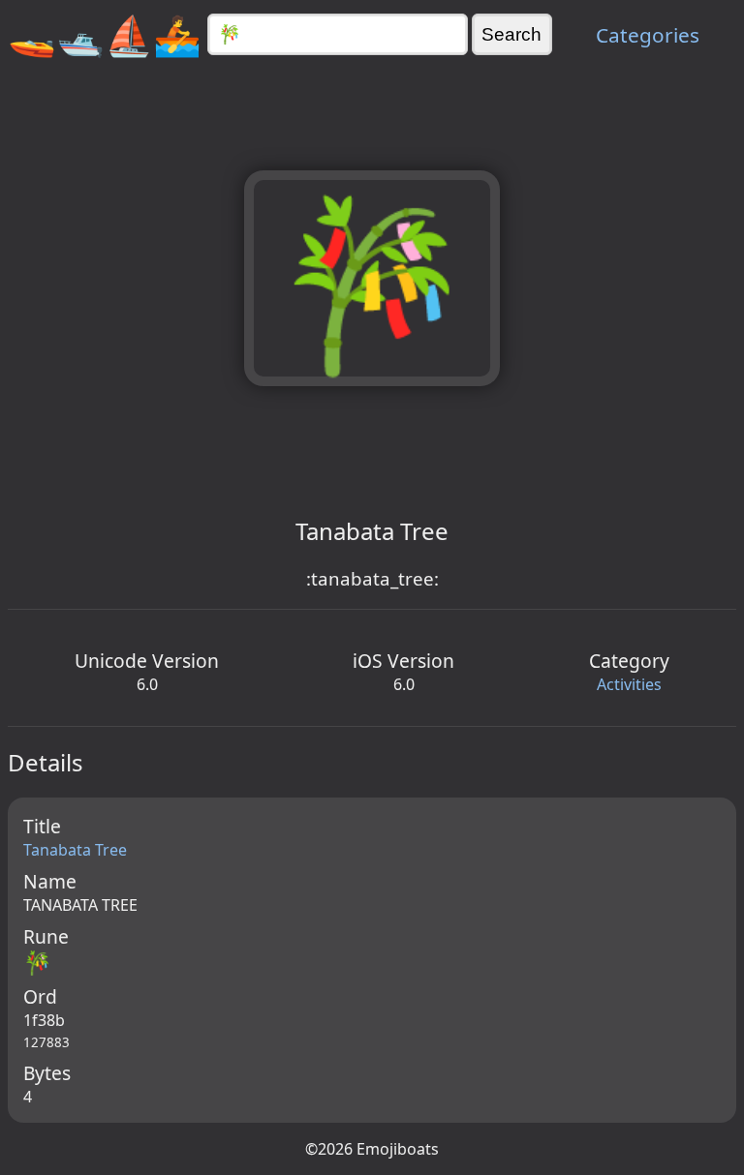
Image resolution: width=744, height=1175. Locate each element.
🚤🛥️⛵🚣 (105, 34)
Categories (647, 34)
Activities (629, 684)
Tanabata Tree (75, 849)
